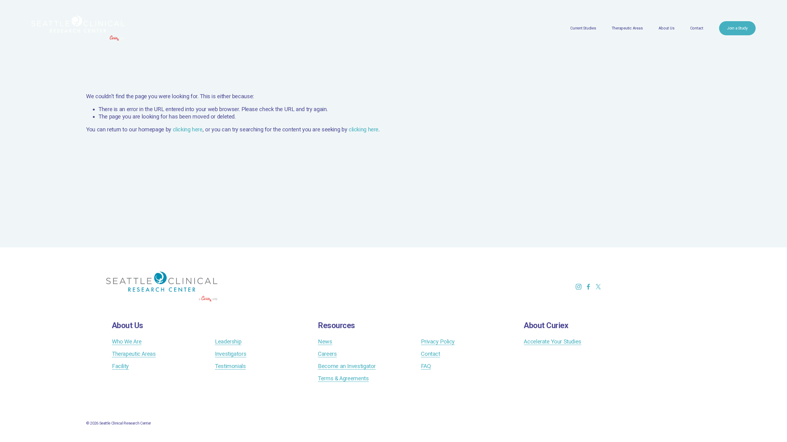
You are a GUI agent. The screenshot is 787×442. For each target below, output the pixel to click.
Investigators (230, 354)
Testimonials (230, 366)
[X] (598, 287)
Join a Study (737, 28)
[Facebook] (588, 287)
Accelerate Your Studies (552, 341)
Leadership (228, 341)
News (325, 341)
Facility (120, 366)
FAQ (426, 366)
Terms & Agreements (343, 378)
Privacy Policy (438, 341)
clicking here (188, 129)
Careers (327, 354)
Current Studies (583, 28)
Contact (696, 28)
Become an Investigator (347, 366)
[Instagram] (578, 287)
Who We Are (126, 341)
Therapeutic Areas (627, 28)
